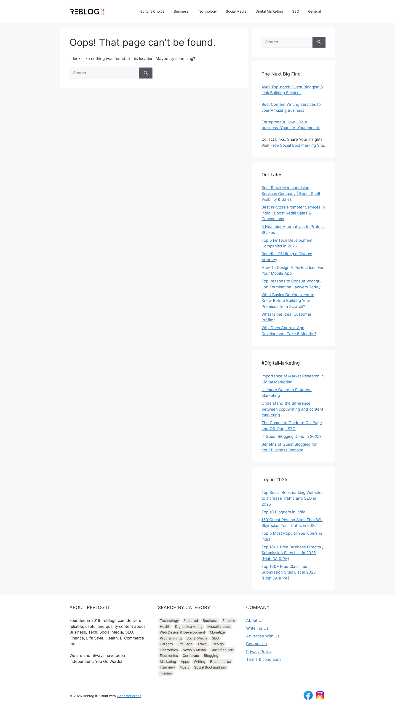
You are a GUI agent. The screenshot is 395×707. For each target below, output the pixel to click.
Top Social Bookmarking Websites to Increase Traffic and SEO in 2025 (292, 498)
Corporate (191, 655)
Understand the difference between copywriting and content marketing (292, 409)
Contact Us (256, 644)
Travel (203, 644)
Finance (228, 620)
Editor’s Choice (152, 11)
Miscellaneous (219, 626)
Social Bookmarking (210, 667)
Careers (166, 644)
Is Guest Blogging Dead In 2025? (291, 436)
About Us (255, 620)
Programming (171, 638)
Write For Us (257, 628)
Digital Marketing (269, 11)
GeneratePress (129, 696)
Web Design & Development (182, 632)
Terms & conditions (263, 659)
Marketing (168, 661)
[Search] (145, 73)
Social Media (236, 11)
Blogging (211, 655)
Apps (185, 661)
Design (218, 644)
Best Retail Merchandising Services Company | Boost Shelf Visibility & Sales (291, 193)
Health (165, 626)
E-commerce (220, 661)
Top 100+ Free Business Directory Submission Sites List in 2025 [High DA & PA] (292, 553)
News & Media (194, 650)
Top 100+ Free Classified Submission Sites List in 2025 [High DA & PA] (289, 572)
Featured (191, 620)
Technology (207, 11)
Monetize (217, 632)
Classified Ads (222, 650)
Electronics (169, 650)
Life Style (185, 644)
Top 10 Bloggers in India (283, 512)
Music (184, 667)
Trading (166, 673)
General (314, 11)
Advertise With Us (263, 636)
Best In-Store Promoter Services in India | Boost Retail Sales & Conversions (293, 213)
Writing (199, 661)
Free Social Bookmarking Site (297, 145)
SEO (295, 11)
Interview (167, 667)
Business (181, 11)
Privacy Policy (258, 651)
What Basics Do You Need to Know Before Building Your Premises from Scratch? (288, 301)
